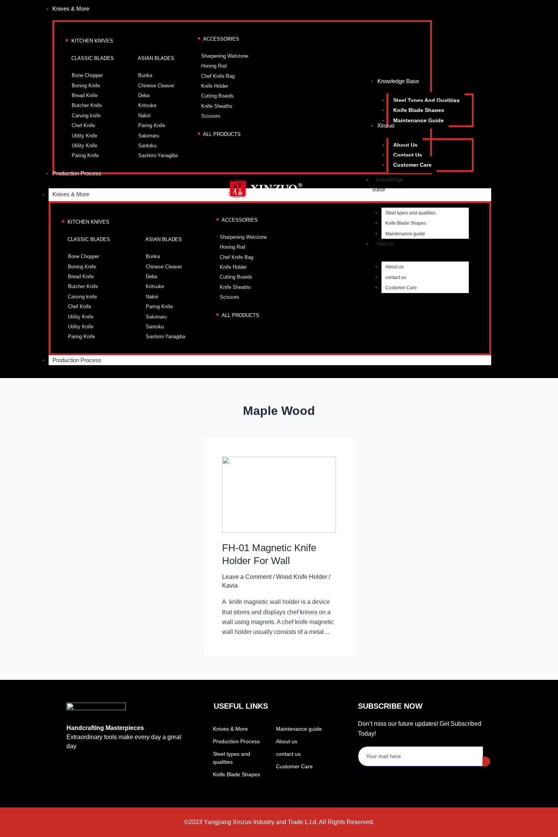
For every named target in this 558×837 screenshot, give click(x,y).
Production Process (76, 360)
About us (394, 267)
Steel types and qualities (410, 213)
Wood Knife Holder (301, 577)
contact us (395, 277)
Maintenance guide (405, 233)
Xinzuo (384, 243)
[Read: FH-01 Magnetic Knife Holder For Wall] (279, 494)
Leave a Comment (246, 577)
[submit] (486, 761)
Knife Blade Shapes (405, 223)
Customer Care (401, 287)
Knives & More (70, 194)
